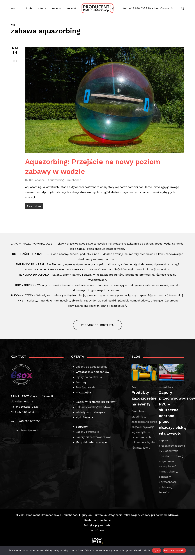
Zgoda (156, 550)
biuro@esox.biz (163, 8)
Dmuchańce (37, 179)
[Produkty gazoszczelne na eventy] (144, 407)
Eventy (134, 387)
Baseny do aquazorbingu (92, 366)
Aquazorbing (56, 179)
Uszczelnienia (166, 387)
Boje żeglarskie (85, 387)
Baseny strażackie (87, 431)
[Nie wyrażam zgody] (191, 550)
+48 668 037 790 (140, 8)
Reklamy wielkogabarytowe (94, 407)
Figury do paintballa (89, 377)
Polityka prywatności (97, 525)
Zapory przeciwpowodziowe (94, 437)
